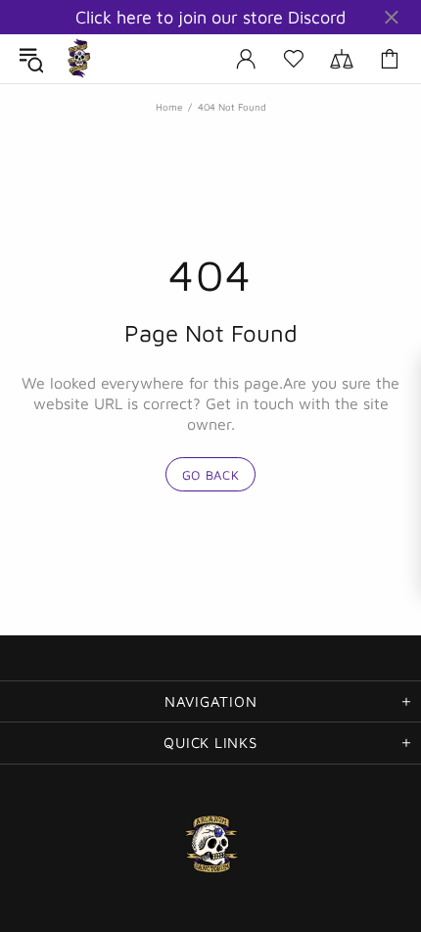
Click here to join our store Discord (210, 17)
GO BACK (211, 475)
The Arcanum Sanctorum (79, 58)
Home (169, 107)
